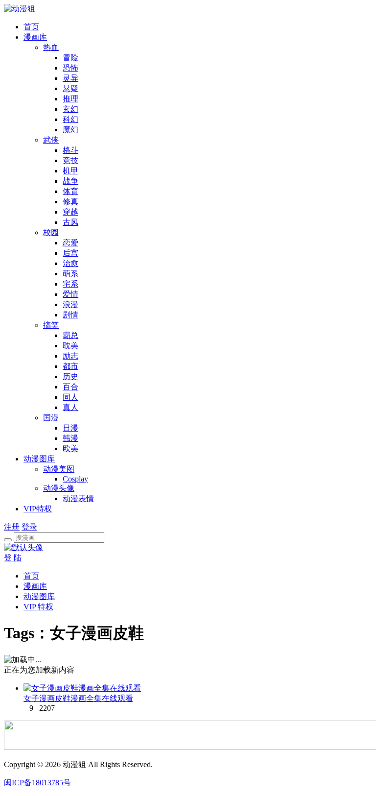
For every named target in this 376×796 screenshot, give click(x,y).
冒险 (70, 57)
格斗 (70, 150)
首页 (31, 27)
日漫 (70, 428)
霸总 (70, 335)
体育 (70, 191)
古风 (70, 222)
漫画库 (35, 37)
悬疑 (70, 88)
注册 (12, 527)
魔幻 (70, 129)
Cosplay (75, 479)
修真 (70, 201)
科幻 (70, 119)
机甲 (70, 171)
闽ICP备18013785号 (37, 782)
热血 (51, 47)
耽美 (70, 345)
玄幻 (70, 109)
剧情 (70, 315)
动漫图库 (39, 459)
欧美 (70, 448)
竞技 (70, 160)
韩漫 (70, 438)
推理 (70, 99)
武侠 (51, 140)
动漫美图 (58, 469)
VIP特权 (38, 509)
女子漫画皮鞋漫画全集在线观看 (78, 698)
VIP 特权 (38, 607)
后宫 (70, 253)
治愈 (70, 263)
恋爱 (70, 243)
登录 (29, 527)
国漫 (51, 417)
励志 (70, 356)
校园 (51, 232)
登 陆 (13, 558)
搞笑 (51, 325)
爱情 (70, 294)
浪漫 (70, 304)
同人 (70, 397)
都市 (70, 366)
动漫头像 (58, 488)
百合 (70, 387)
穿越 (70, 212)
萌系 (70, 273)
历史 (70, 376)
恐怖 (70, 68)
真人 (70, 407)
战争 (70, 181)
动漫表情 (78, 498)
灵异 (70, 78)
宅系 (70, 284)
